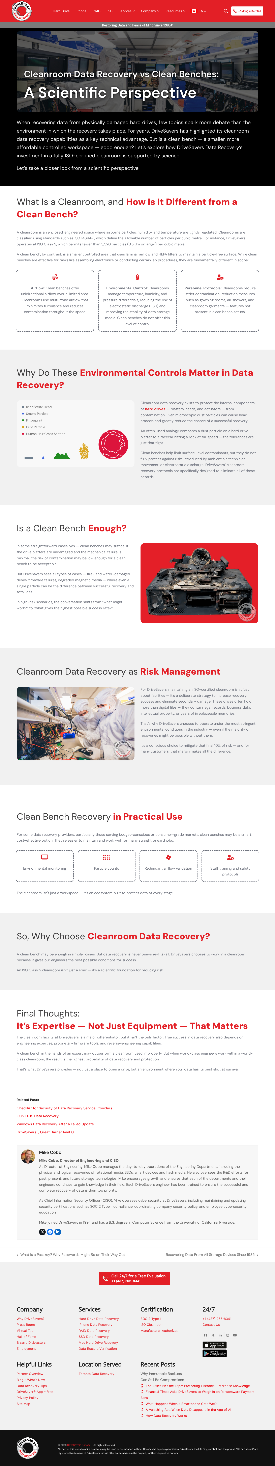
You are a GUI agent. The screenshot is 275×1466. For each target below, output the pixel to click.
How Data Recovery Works (166, 1416)
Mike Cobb (50, 1152)
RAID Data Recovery (94, 1331)
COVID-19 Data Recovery (38, 1116)
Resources (173, 11)
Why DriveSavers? (30, 1319)
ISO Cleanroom (152, 1325)
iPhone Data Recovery (96, 1325)
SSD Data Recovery (94, 1337)
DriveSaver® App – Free (35, 1392)
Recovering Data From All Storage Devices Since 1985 (210, 1255)
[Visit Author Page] (28, 1156)
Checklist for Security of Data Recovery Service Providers (64, 1108)
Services (125, 11)
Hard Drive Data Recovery (99, 1319)
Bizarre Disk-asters (31, 1342)
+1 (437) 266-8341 (217, 1319)
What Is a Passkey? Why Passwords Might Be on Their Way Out (71, 1255)
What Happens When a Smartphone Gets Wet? (181, 1404)
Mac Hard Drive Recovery (98, 1342)
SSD (109, 11)
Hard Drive (61, 11)
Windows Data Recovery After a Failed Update (55, 1124)
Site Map (23, 1404)
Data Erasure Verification (98, 1349)
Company (148, 11)
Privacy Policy (27, 1398)
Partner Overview (30, 1374)
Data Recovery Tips (32, 1386)
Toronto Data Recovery (96, 1374)
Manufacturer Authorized (160, 1331)
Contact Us (211, 1325)
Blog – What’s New (31, 1380)
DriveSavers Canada (79, 1444)
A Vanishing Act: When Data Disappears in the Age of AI (188, 1410)
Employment (26, 1349)
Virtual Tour (26, 1331)
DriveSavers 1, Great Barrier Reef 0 (45, 1132)
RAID (96, 11)
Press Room (26, 1325)
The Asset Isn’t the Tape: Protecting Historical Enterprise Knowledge (198, 1386)
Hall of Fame (26, 1337)
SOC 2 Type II (151, 1319)
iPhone (81, 11)
